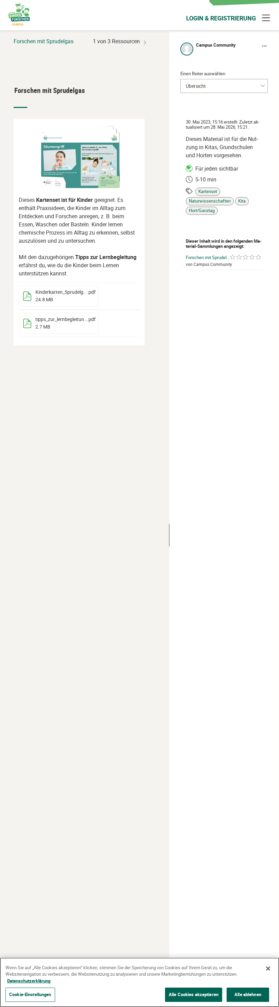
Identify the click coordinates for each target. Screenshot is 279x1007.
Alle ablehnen (247, 994)
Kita (242, 201)
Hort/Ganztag (202, 210)
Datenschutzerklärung (28, 981)
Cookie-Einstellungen (30, 994)
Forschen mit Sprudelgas (208, 257)
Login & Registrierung (221, 18)
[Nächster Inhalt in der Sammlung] (145, 41)
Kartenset (207, 191)
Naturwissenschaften (210, 201)
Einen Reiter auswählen (202, 73)
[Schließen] (268, 968)
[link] (59, 296)
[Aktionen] (264, 46)
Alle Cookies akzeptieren (193, 994)
